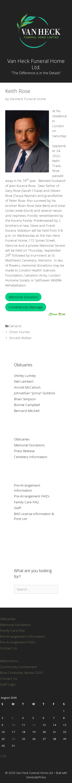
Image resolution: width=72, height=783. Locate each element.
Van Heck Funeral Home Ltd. (36, 64)
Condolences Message (26, 307)
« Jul (3, 755)
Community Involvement (18, 667)
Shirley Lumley (25, 375)
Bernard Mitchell (26, 410)
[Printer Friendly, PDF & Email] (57, 314)
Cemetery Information (30, 457)
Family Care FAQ (26, 502)
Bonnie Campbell (27, 405)
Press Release (24, 451)
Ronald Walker (20, 338)
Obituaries (22, 439)
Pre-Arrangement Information (22, 636)
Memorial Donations (29, 445)
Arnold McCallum (27, 387)
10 (13, 725)
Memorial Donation (23, 297)
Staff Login (8, 684)
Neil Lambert (24, 381)
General (15, 326)
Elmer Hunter (19, 332)
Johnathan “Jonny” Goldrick (34, 393)
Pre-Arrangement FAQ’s (31, 496)
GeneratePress (36, 777)
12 (33, 725)
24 (13, 739)
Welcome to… (10, 661)
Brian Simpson (25, 399)
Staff (17, 508)
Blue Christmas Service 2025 (21, 672)
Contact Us (8, 648)
